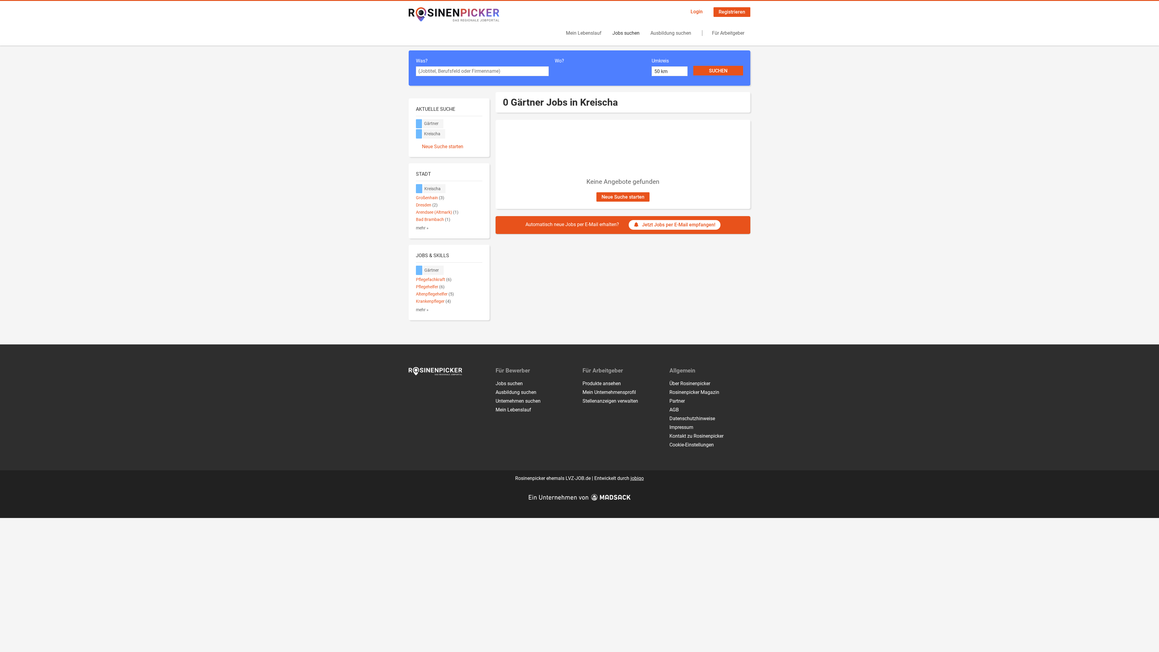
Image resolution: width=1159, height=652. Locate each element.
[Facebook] (414, 388)
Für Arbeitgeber (728, 33)
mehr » (422, 228)
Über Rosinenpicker (689, 383)
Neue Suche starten (623, 197)
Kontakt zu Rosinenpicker (696, 436)
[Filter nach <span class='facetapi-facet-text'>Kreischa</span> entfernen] (419, 134)
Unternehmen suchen (518, 401)
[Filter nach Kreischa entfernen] (419, 188)
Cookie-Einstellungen (691, 445)
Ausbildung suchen (670, 33)
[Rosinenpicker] (454, 14)
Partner (677, 401)
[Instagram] (423, 388)
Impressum (681, 427)
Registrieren (732, 12)
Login (697, 11)
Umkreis (660, 61)
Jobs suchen (626, 33)
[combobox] (482, 71)
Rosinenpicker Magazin (694, 392)
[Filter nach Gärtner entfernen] (419, 270)
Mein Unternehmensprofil (609, 392)
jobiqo (637, 478)
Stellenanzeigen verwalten (610, 401)
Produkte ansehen (602, 383)
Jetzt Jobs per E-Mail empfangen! (678, 225)
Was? (422, 61)
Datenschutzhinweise (692, 418)
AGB (674, 410)
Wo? (559, 61)
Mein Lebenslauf (584, 33)
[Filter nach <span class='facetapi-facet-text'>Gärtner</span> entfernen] (419, 124)
